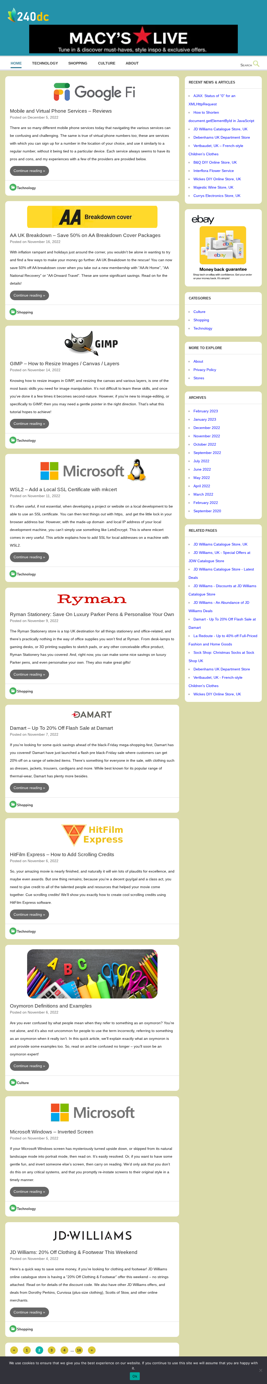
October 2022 (204, 444)
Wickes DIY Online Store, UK (217, 179)
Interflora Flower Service (213, 171)
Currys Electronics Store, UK (216, 196)
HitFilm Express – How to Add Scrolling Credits (62, 854)
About (132, 63)
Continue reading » (29, 171)
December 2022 (206, 428)
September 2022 (207, 453)
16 (79, 1350)
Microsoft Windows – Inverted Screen (51, 1132)
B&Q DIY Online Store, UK (215, 162)
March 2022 (203, 494)
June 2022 (202, 469)
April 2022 (201, 486)
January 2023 (204, 419)
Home (16, 63)
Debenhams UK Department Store (221, 137)
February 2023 (205, 411)
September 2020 (207, 511)
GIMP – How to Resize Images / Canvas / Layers (64, 363)
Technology (45, 63)
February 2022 (205, 503)
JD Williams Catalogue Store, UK (220, 129)
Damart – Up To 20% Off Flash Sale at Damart (61, 728)
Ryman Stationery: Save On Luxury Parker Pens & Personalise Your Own (92, 614)
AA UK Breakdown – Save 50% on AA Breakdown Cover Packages (85, 235)
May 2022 (201, 478)
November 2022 (206, 436)
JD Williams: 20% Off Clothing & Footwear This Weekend (73, 1252)
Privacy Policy (204, 370)
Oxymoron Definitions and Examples (51, 1006)
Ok (134, 1376)
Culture (106, 63)
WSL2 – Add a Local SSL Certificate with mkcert (63, 489)
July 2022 (201, 461)
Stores (198, 378)
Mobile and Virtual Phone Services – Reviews (61, 111)
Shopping (77, 63)
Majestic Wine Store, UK (213, 187)
